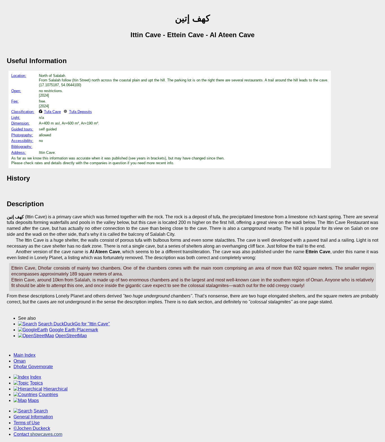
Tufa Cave (52, 112)
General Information (33, 416)
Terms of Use (27, 422)
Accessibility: (22, 141)
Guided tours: (22, 129)
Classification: (22, 112)
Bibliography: (21, 147)
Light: (15, 118)
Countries (48, 394)
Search (41, 410)
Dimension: (20, 123)
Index (35, 377)
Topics (36, 383)
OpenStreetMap (71, 335)
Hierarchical (55, 389)
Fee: (15, 101)
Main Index (25, 355)
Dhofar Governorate (33, 366)
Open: (16, 91)
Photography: (22, 135)
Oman (20, 361)
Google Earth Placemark (73, 329)
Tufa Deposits (80, 112)
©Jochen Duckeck (32, 428)
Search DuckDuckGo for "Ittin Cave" (74, 323)
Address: (18, 152)
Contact (38, 434)
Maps (33, 400)
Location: (18, 76)
